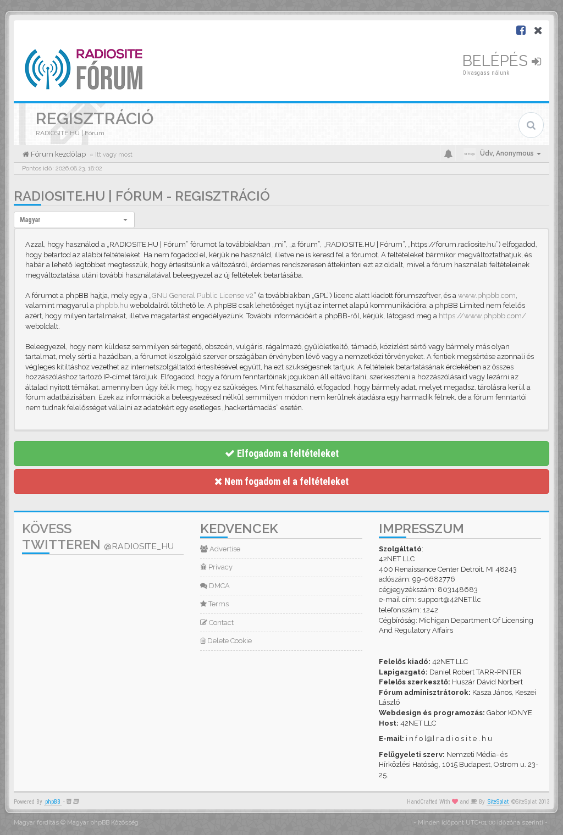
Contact (220, 622)
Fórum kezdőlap (57, 154)
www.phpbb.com (487, 295)
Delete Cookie (229, 641)
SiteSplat (498, 801)
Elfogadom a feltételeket (287, 453)
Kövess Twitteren (98, 536)
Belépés (497, 61)
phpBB (52, 801)
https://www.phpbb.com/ (482, 316)
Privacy (220, 567)
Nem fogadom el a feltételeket (285, 481)
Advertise (224, 549)
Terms (218, 604)
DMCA (218, 586)
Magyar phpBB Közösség (103, 822)
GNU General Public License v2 (202, 295)
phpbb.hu (112, 305)
